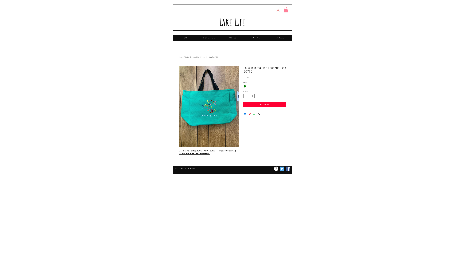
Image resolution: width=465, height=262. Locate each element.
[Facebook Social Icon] (288, 169)
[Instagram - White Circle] (276, 169)
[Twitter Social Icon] (282, 169)
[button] (285, 9)
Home (181, 57)
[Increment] (252, 96)
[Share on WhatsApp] (254, 113)
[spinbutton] (249, 96)
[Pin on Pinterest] (249, 113)
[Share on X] (258, 113)
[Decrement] (245, 96)
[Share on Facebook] (245, 113)
